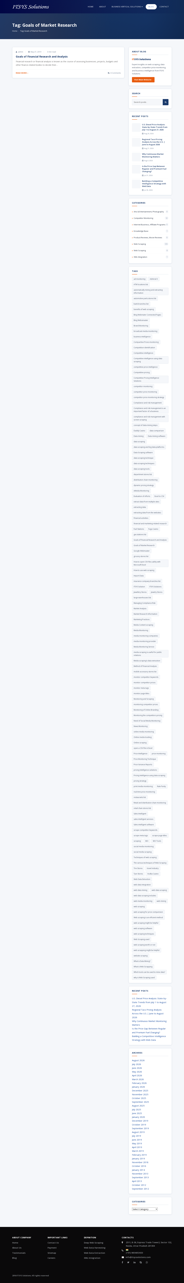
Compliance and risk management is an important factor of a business (150, 409)
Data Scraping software (143, 452)
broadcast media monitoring (145, 331)
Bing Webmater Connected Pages (147, 315)
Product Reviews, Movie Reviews (148, 237)
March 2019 (138, 1150)
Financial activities (141, 518)
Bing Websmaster (141, 320)
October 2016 (139, 1166)
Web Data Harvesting (94, 1247)
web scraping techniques (144, 934)
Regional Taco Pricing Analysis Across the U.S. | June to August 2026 (153, 142)
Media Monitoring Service (144, 647)
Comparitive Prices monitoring (146, 342)
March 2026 (138, 1079)
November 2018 (140, 1162)
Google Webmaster (142, 551)
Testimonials (18, 1253)
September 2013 (140, 1177)
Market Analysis (140, 608)
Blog (14, 1258)
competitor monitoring (143, 386)
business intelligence (142, 336)
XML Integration (140, 257)
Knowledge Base (141, 231)
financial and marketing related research (150, 523)
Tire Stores (138, 868)
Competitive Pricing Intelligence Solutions (146, 379)
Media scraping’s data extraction (147, 660)
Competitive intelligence (143, 353)
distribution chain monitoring (145, 480)
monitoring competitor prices (146, 704)
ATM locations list (141, 284)
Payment (52, 1247)
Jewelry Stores (156, 592)
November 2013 (140, 1173)
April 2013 (137, 1181)
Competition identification (144, 347)
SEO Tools (157, 841)
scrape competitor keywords (145, 830)
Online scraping (140, 742)
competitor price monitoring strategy (149, 397)
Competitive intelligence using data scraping (148, 360)
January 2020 (138, 1117)
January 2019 (138, 1158)
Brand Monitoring (141, 325)
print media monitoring (143, 786)
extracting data (140, 507)
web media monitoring (143, 901)
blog (151, 6)
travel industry (153, 868)
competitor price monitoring (145, 392)
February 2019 (139, 1154)
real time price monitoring (144, 792)
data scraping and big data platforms (149, 447)
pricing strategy (140, 781)
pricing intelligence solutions (145, 770)
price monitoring (158, 753)
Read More (22, 73)
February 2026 (139, 1083)
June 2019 (137, 1139)
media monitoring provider (145, 641)
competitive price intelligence (146, 367)
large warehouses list (142, 597)
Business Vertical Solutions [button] (127, 6)
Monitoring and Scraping (144, 699)
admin (20, 52)
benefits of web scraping (144, 309)
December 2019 (140, 1120)
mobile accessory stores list (145, 671)
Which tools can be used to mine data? (149, 972)
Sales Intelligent (140, 813)
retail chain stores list (142, 808)
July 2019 (136, 1135)
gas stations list (140, 534)
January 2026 (138, 1086)
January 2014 (138, 1169)
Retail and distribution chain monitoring (150, 803)
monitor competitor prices (144, 682)
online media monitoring (144, 731)
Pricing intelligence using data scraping (149, 775)
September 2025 (140, 1101)
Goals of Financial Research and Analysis (42, 56)
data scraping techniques (144, 463)
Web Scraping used (141, 939)
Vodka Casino (153, 874)
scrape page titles (159, 835)
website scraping (140, 955)
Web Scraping (140, 244)
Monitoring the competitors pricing (148, 715)
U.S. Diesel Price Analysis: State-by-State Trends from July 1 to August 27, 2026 (154, 127)
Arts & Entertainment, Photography (149, 211)
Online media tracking (143, 737)
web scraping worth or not (144, 945)
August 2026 (138, 1060)
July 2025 (136, 1109)
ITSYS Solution (139, 586)
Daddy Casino (139, 430)
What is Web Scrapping (143, 966)
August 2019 (138, 1132)
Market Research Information (145, 614)
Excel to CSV (159, 496)
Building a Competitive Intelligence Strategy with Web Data (154, 183)
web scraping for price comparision (148, 912)
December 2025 (140, 1090)
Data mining (138, 436)
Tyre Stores (138, 874)
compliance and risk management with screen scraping (149, 418)
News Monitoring (140, 726)
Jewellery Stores (140, 592)
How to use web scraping (144, 570)
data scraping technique (143, 458)
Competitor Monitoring (143, 218)
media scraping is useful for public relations (148, 653)
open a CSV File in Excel (143, 748)
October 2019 (139, 1124)
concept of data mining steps (145, 425)
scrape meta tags (141, 835)
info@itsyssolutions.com (138, 1257)
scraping (137, 841)
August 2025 (138, 1105)
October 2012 (139, 1185)
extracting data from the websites (147, 512)
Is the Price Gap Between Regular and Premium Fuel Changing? (154, 169)
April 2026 (137, 1075)
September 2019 (140, 1128)
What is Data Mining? (142, 961)
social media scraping (143, 852)
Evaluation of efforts (142, 496)
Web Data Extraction (142, 879)
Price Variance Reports (143, 764)
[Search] (165, 102)
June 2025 (137, 1113)
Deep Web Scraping (93, 1242)
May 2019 (137, 1143)
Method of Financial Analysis (145, 666)
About (102, 6)
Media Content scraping (143, 625)
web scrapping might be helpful (146, 950)
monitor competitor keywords (146, 677)
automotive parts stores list (145, 298)
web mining (161, 901)
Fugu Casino (153, 529)
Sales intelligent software (144, 824)
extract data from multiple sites (146, 501)
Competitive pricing (142, 372)
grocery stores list (141, 556)
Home (90, 6)
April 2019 (137, 1147)
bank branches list (141, 304)
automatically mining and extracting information (148, 291)
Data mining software (156, 436)
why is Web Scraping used (144, 977)
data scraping (139, 441)
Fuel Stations (139, 529)
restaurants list (140, 797)
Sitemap (52, 1253)
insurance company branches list (147, 581)
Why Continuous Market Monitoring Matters (153, 155)
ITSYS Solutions (155, 586)
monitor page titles (141, 693)
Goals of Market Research (144, 545)
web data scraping (159, 890)
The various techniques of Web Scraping (150, 863)
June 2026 (137, 1067)
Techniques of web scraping (145, 857)
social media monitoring (144, 846)
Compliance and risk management (148, 403)
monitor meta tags (141, 688)
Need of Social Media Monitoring (147, 721)
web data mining (140, 890)
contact (164, 6)
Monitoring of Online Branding (146, 710)
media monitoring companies (146, 636)
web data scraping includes (145, 895)
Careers (51, 1258)
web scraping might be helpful (146, 923)
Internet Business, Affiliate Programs (149, 224)
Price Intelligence (140, 753)
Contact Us (53, 1242)
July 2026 (136, 1064)
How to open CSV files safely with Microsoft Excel (147, 563)
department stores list (143, 474)
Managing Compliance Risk (144, 603)
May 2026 (137, 1071)
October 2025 (139, 1098)
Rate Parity (161, 786)
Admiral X (154, 279)
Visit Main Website (142, 79)
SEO (146, 841)
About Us (16, 1247)
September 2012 (140, 1188)
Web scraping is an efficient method (148, 917)
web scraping (139, 906)
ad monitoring (139, 279)
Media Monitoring (141, 630)
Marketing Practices (142, 619)
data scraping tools (142, 469)
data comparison (157, 430)
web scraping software (143, 928)
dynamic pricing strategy (144, 485)
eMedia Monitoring (141, 491)
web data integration (142, 884)
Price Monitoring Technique (145, 759)
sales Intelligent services (143, 819)
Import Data (139, 576)
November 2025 (140, 1094)
